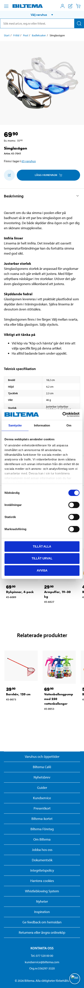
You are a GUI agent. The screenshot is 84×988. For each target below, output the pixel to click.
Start (7, 35)
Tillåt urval (42, 558)
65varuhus (28, 161)
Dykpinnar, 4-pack (20, 592)
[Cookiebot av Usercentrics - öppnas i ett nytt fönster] (62, 414)
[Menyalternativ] (6, 6)
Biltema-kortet (42, 818)
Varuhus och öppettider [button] (42, 756)
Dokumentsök (42, 860)
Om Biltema (42, 839)
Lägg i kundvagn (46, 175)
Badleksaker (39, 35)
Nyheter (42, 901)
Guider (42, 787)
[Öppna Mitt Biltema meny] (62, 6)
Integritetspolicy (42, 870)
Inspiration (42, 912)
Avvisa (42, 570)
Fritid (16, 35)
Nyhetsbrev (42, 777)
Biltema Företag (42, 829)
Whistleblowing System (42, 891)
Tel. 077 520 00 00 (42, 956)
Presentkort (42, 808)
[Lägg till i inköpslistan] (9, 175)
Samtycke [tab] (15, 425)
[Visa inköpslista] (70, 6)
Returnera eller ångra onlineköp (42, 932)
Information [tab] (42, 425)
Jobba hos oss (42, 849)
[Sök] (79, 23)
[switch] (74, 505)
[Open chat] (74, 978)
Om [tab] (68, 425)
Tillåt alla (42, 546)
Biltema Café (42, 767)
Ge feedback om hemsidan (42, 922)
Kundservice (42, 798)
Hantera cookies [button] (42, 880)
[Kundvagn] (78, 6)
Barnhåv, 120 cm (18, 694)
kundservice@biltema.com (42, 962)
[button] (42, 15)
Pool (25, 35)
